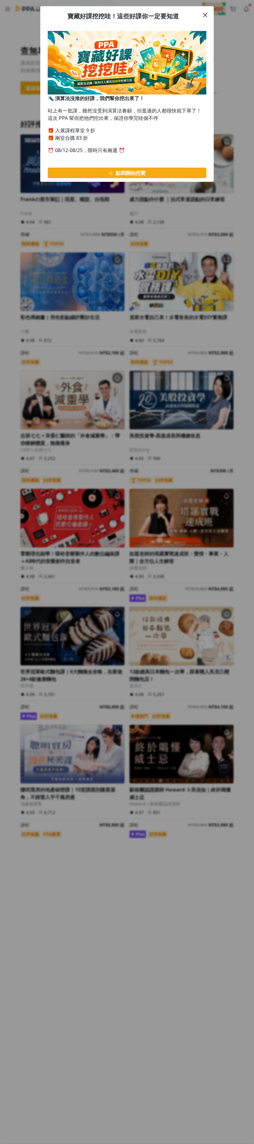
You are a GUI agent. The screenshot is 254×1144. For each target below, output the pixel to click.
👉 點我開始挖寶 (127, 172)
